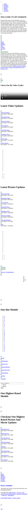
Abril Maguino (4, 361)
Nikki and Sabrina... (5, 442)
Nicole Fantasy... (5, 125)
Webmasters (11, 495)
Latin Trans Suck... (5, 130)
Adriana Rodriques (5, 367)
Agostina (3, 376)
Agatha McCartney (5, 370)
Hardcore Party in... (5, 207)
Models (5, 8)
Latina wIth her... (5, 143)
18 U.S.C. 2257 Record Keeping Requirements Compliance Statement (14, 493)
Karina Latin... (4, 138)
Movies (4, 386)
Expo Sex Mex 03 (5, 438)
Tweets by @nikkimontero (7, 272)
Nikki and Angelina (5, 215)
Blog (2, 46)
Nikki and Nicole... (5, 117)
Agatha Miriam (4, 373)
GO (2, 388)
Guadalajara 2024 (5, 211)
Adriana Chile (4, 364)
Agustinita (3, 378)
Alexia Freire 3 (4, 459)
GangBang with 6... (5, 134)
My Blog (6, 5)
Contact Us (4, 495)
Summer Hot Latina (5, 198)
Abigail (2, 358)
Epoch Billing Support (6, 498)
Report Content (16, 498)
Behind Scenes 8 (5, 433)
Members (6, 6)
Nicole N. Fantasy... (5, 121)
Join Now (6, 11)
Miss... (2, 224)
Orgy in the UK (4, 202)
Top (2, 509)
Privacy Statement (6, 485)
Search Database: (5, 383)
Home (5, 4)
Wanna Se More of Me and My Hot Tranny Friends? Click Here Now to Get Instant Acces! (13, 67)
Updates (6, 9)
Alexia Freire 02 (5, 455)
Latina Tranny (12, 492)
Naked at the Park (5, 193)
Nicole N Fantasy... (5, 112)
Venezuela (3, 446)
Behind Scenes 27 (5, 429)
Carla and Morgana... (6, 220)
